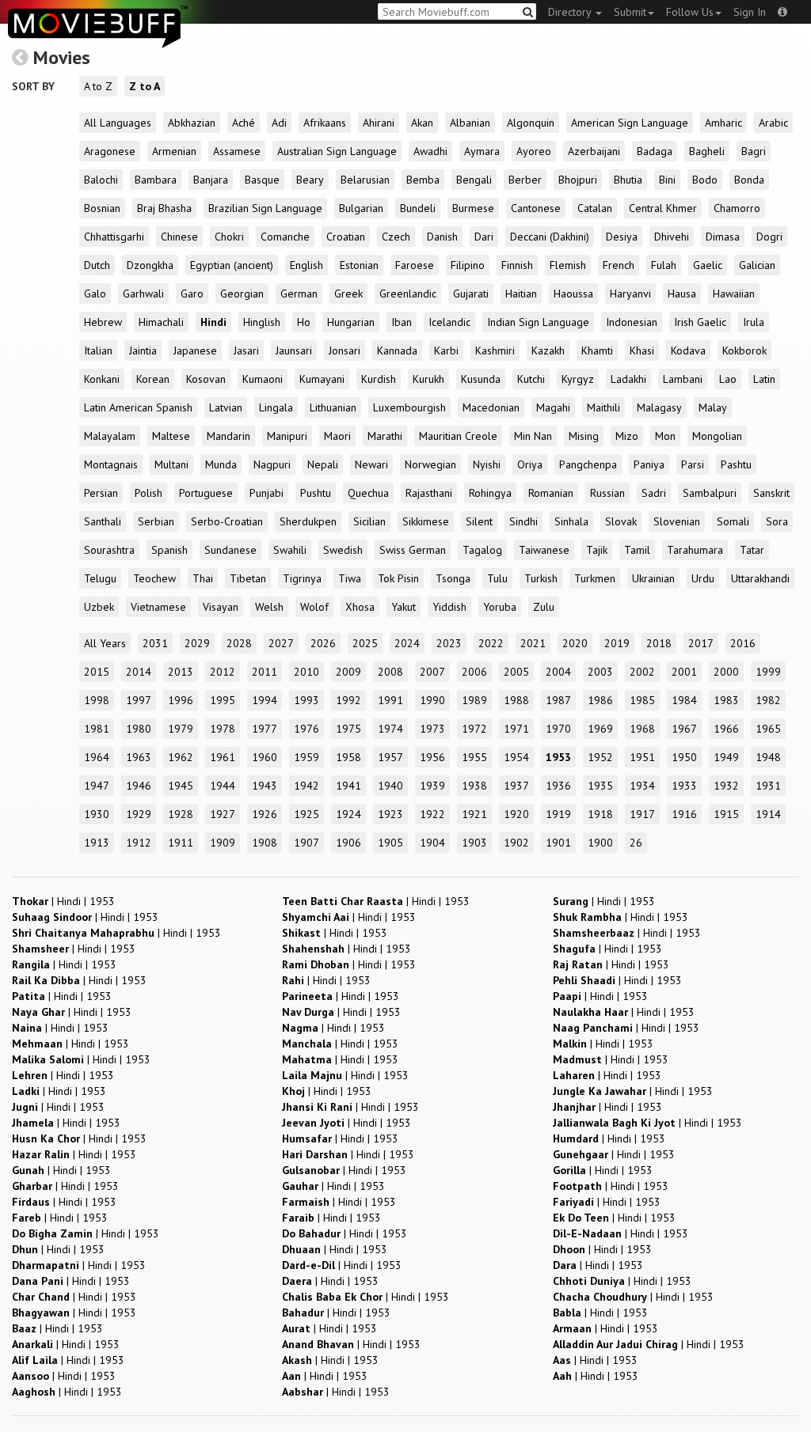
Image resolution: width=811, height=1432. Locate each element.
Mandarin (228, 436)
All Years (105, 643)
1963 (138, 757)
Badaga (654, 151)
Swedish (343, 550)
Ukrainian (653, 578)
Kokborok (744, 350)
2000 (726, 672)
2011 (264, 672)
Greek (348, 293)
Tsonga (453, 578)
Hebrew (103, 322)
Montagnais (111, 464)
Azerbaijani (594, 151)
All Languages (117, 123)
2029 (197, 643)
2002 (642, 672)
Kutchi (531, 379)
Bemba (423, 179)
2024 (407, 643)
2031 (155, 643)
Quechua (368, 493)
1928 (180, 814)
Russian (607, 493)
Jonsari (344, 350)
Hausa (682, 293)
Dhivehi (671, 236)
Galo (95, 293)
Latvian (225, 407)
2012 (222, 672)
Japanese (195, 350)
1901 (558, 842)
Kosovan (206, 379)
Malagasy (659, 407)
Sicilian (369, 521)
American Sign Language (629, 123)
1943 (264, 786)
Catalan (594, 208)
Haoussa (573, 293)
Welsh (269, 607)
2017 (701, 643)
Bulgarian (361, 208)
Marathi (384, 436)
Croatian (345, 236)
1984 (684, 700)
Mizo (626, 436)
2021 (533, 643)
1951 (642, 757)
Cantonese (536, 208)
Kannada (397, 350)
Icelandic (449, 322)
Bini (667, 179)
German (299, 293)
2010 (306, 672)
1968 (642, 729)
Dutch (97, 265)
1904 (432, 842)
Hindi (213, 322)
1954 (516, 757)
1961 (222, 757)
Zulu (543, 607)
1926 (264, 814)
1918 (600, 814)
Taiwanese (544, 550)
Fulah (663, 265)
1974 (390, 729)
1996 (180, 700)
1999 (768, 672)
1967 (684, 729)
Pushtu (315, 493)
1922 (432, 814)
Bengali (474, 179)
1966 (726, 729)
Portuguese (206, 493)
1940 (390, 786)
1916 (684, 814)
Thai (202, 578)
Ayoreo (533, 151)
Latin (764, 379)
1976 (306, 729)
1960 (264, 757)
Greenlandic (407, 293)
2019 (617, 643)
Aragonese (109, 151)
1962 (180, 757)
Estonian (359, 265)
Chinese (179, 236)
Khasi (642, 350)
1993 (306, 700)
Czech (396, 236)
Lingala (276, 407)
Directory (571, 12)
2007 (432, 672)
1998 (96, 700)
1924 (348, 814)
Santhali (102, 521)
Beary (310, 179)
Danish (442, 236)
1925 (306, 814)
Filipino (468, 265)
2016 (743, 643)
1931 (768, 786)
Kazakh (548, 350)
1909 (222, 842)
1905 (390, 842)
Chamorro (737, 208)
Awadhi (430, 151)
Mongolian (717, 436)
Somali (733, 521)
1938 (474, 786)
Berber (525, 179)
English (306, 265)
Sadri (654, 493)
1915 (726, 814)
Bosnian (102, 208)
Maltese (171, 436)
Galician (757, 265)
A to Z (98, 86)
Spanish (169, 550)
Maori (337, 436)
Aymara (482, 151)
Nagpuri (272, 464)
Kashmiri (495, 350)
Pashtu (736, 464)
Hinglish (261, 322)
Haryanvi (630, 293)
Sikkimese (425, 521)
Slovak (621, 521)
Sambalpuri (710, 493)
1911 (180, 842)
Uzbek (99, 607)
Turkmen (594, 578)
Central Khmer (663, 208)
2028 (239, 643)
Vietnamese (158, 607)
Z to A (144, 86)
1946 (138, 786)
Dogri (769, 236)
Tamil (637, 550)
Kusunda (481, 379)
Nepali (322, 464)
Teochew (154, 578)
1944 (222, 786)
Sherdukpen (308, 521)
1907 (306, 842)
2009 (348, 672)
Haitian (521, 293)
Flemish (568, 265)
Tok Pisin (398, 578)
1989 (474, 700)
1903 (474, 842)
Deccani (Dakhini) (549, 236)
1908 (264, 842)
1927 (222, 814)
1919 (558, 814)
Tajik (596, 550)
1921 (474, 814)
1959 (306, 757)
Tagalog (482, 550)
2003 (600, 672)
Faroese (414, 265)
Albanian (470, 123)
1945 (180, 786)
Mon (665, 436)
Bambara (156, 179)
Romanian (550, 493)
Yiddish (449, 607)
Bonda (749, 179)
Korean (152, 379)
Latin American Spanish (138, 407)
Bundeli (418, 208)
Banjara (210, 179)
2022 (491, 643)
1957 (390, 757)
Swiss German (412, 550)
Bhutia (628, 179)
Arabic (773, 123)
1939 (432, 786)
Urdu (702, 578)
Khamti (597, 350)
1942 (306, 786)
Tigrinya (302, 578)
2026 (323, 643)
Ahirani (378, 123)
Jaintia (143, 350)
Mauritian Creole (458, 436)
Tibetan (248, 578)
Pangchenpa (588, 464)
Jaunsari (294, 350)
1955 (474, 757)
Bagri (753, 151)
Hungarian (351, 322)
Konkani (102, 379)
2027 (281, 643)
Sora (777, 521)
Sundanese (230, 550)
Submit (630, 12)
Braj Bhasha (164, 208)
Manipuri (287, 436)
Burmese (473, 208)
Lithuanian (333, 407)
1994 (264, 700)
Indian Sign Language (538, 322)
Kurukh (428, 379)
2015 (96, 672)
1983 (726, 700)
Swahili (290, 550)
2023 (449, 643)
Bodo (705, 179)
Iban (401, 322)
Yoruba (499, 607)
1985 (642, 700)
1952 (600, 757)
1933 (684, 786)
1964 (96, 757)
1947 (96, 786)
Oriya (530, 464)
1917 (642, 814)
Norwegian (430, 464)
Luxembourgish (409, 407)
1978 (222, 729)
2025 (365, 643)
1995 (222, 700)
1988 (516, 700)
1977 (264, 729)
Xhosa (360, 607)
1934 (642, 786)
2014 (138, 672)
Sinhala (571, 521)
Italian (98, 350)
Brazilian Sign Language (265, 208)
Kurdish (378, 379)
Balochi (101, 179)
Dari (483, 236)
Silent (479, 521)
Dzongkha (150, 265)
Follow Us (690, 12)
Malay (713, 407)
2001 (684, 672)
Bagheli (707, 151)
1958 (348, 757)
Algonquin (530, 123)
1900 (600, 842)
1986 (600, 700)
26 (636, 842)
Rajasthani (429, 493)
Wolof (314, 607)
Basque (262, 179)
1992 (348, 700)
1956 (432, 757)
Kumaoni (262, 379)
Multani (171, 464)
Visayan (220, 607)
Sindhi (523, 521)
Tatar (752, 550)
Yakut (403, 607)
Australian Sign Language (337, 151)
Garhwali (143, 293)
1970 (558, 729)
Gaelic (707, 265)
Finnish (517, 265)
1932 (726, 786)
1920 (516, 814)
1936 (558, 786)
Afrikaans (324, 123)
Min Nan (533, 436)
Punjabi (266, 493)
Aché (243, 123)
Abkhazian (191, 123)
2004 (558, 672)
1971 (516, 729)
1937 (516, 786)
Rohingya (490, 493)
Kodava (688, 350)
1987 (558, 700)
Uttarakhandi (760, 578)
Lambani (682, 379)
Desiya (622, 236)
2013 (180, 672)
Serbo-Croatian (227, 521)
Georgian (242, 293)
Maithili (603, 407)
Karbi (446, 350)
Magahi (553, 407)
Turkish (541, 578)
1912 (138, 842)
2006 (474, 672)
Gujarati (471, 293)
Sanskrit (771, 493)
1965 (768, 729)
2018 (659, 643)
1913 (96, 842)
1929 (138, 814)
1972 (474, 729)
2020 (575, 643)
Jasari (246, 350)
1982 (768, 700)
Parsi (692, 464)
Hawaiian (734, 293)
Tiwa (349, 578)
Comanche (285, 236)
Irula (753, 322)
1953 (558, 757)
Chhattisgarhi (114, 236)
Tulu (497, 578)
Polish (148, 493)
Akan (422, 123)
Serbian (156, 521)
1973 (432, 729)
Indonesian (631, 322)
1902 (516, 842)
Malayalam (109, 436)
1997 (138, 700)
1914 (768, 814)
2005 (516, 672)
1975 (348, 729)
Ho (303, 322)
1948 (768, 757)
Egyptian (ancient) (231, 265)
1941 (348, 786)
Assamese (237, 151)
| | (63, 901)
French (618, 265)
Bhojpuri (577, 179)
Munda (221, 464)
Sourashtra (109, 550)
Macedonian (491, 407)
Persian (101, 493)
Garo (192, 293)
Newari (371, 464)
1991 (390, 700)
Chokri (229, 236)
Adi (279, 123)
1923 (390, 814)
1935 (600, 786)
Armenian (174, 151)
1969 (600, 729)
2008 (390, 672)
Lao (728, 379)
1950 (684, 757)
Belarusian (365, 179)
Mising (584, 436)
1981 (96, 729)
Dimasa (723, 236)
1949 (726, 757)
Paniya (649, 464)
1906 (348, 842)
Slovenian (676, 521)
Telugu (100, 578)
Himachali (161, 322)
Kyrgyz (578, 379)
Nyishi (487, 464)
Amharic (723, 123)
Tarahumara (695, 550)
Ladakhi (628, 379)
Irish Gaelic (700, 322)
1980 (138, 729)
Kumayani (322, 379)
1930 (96, 814)
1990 (432, 700)
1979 (180, 729)
